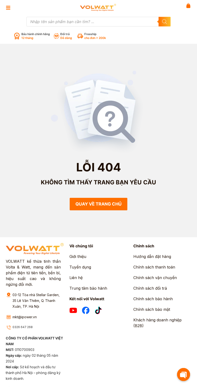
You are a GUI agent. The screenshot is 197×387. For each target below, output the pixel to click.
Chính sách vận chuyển (155, 277)
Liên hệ (76, 277)
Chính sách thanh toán (154, 267)
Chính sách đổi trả (150, 288)
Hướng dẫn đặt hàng (152, 256)
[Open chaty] (183, 374)
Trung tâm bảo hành (88, 288)
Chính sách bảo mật (151, 309)
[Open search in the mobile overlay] (98, 21)
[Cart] (188, 5)
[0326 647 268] (9, 328)
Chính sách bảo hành (153, 298)
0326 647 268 (22, 327)
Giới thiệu (77, 256)
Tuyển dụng (80, 267)
